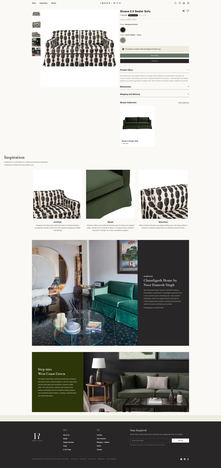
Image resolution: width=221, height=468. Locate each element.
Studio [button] (53, 3)
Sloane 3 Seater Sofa (130, 141)
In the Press (67, 449)
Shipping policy (101, 459)
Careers (99, 449)
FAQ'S (99, 446)
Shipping (122, 19)
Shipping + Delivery (103, 442)
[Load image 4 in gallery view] (36, 42)
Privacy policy (74, 459)
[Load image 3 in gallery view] (36, 32)
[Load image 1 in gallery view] (36, 13)
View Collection (183, 103)
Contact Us (155, 61)
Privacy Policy (65, 459)
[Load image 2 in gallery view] (36, 23)
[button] (175, 3)
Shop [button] (34, 3)
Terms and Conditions (55, 459)
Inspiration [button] (44, 3)
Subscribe (180, 440)
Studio (65, 438)
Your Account (101, 438)
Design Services (68, 442)
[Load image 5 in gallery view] (36, 51)
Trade (65, 446)
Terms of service (92, 459)
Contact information (111, 459)
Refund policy (83, 459)
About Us (66, 435)
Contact (99, 435)
